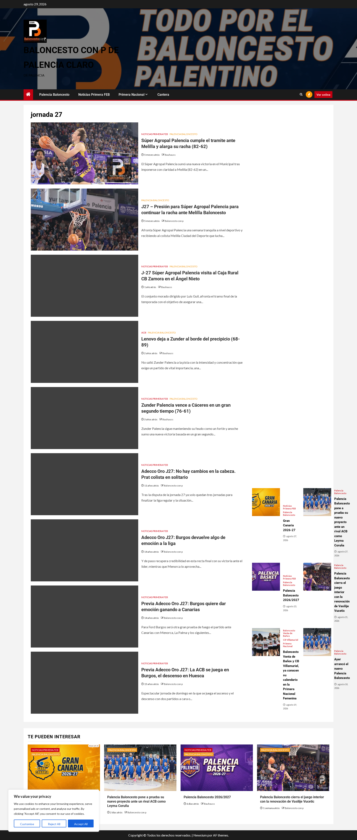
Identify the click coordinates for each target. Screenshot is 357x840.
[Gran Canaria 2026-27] (266, 502)
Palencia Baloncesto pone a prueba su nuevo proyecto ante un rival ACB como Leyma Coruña (136, 801)
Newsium (200, 835)
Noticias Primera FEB (94, 95)
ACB (143, 332)
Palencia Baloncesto (54, 95)
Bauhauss (170, 154)
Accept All (81, 824)
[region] (53, 811)
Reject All (54, 824)
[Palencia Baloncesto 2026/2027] (266, 577)
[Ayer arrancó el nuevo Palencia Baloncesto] (317, 642)
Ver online (323, 94)
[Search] (301, 94)
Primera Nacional (131, 95)
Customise (27, 824)
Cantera (163, 95)
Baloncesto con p (174, 220)
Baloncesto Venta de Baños (289, 633)
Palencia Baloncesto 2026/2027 (207, 797)
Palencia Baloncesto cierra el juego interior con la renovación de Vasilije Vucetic (292, 799)
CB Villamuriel (290, 639)
